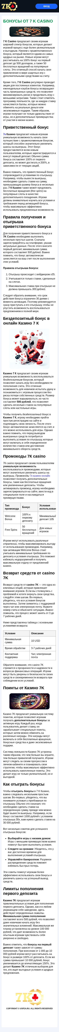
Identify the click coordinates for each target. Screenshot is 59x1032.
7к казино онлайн (40, 475)
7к (4, 134)
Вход (46, 6)
